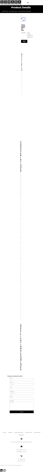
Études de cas (28, 432)
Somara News (37, 432)
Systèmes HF (30, 37)
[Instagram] (4, 470)
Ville (11, 387)
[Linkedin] (1, 470)
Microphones (30, 35)
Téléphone (12, 391)
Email (11, 396)
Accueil (4, 432)
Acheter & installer (19, 432)
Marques (10, 432)
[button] (21, 15)
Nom (11, 377)
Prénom (11, 382)
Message (11, 400)
